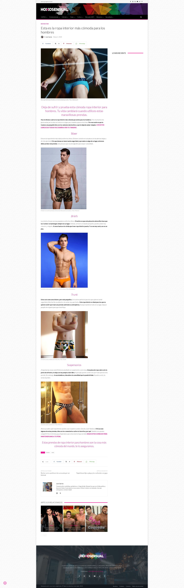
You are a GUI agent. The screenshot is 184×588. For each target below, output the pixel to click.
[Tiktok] (99, 576)
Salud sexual (74, 525)
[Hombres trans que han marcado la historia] (52, 519)
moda (53, 452)
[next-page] (45, 535)
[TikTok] (140, 1)
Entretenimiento (96, 523)
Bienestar (45, 24)
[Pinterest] (142, 1)
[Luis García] (42, 37)
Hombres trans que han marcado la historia (51, 528)
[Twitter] (135, 1)
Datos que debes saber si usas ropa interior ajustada (74, 528)
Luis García (49, 37)
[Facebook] (130, 1)
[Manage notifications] (5, 583)
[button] (141, 17)
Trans (51, 525)
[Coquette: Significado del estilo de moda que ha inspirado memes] (97, 519)
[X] (60, 492)
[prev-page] (42, 535)
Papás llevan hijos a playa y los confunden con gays (92, 473)
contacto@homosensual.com (95, 571)
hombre (48, 452)
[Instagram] (133, 1)
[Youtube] (137, 1)
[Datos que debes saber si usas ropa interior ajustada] (74, 519)
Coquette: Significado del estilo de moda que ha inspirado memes (96, 527)
